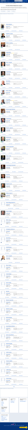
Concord (2, 405)
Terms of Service (15, 425)
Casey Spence (8, 71)
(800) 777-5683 (8, 64)
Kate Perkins (8, 237)
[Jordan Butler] (3, 54)
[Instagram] (13, 424)
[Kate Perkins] (3, 239)
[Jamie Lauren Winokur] (3, 336)
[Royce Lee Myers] (3, 213)
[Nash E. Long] (3, 221)
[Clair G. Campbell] (3, 257)
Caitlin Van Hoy (8, 352)
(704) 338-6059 (8, 231)
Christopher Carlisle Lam (10, 229)
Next (14, 386)
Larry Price (8, 174)
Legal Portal (8, 425)
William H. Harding (9, 42)
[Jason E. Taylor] (3, 92)
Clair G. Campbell (9, 255)
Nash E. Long (8, 219)
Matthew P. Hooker (9, 308)
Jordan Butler (8, 52)
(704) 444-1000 (8, 249)
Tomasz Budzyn (8, 273)
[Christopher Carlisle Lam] (3, 231)
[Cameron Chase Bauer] (3, 148)
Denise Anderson (9, 24)
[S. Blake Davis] (3, 371)
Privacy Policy (18, 425)
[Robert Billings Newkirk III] (3, 204)
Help (12, 425)
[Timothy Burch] (3, 120)
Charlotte (2, 401)
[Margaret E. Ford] (3, 185)
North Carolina (10, 3)
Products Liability (12, 402)
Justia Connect (5, 425)
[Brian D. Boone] (3, 267)
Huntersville (2, 403)
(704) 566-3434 (8, 195)
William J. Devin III (9, 193)
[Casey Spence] (3, 73)
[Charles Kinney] (3, 380)
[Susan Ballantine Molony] (3, 328)
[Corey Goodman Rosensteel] (3, 167)
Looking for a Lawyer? (22, 427)
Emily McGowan (9, 247)
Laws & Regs (16, 2)
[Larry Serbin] (3, 101)
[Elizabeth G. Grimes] (3, 35)
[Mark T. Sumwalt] (3, 64)
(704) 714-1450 (8, 111)
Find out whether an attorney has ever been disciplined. (23, 401)
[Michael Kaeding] (3, 319)
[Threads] (14, 424)
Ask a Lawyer (5, 2)
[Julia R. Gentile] (3, 284)
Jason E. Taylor (8, 90)
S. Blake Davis (8, 369)
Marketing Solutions (23, 2)
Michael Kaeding (9, 317)
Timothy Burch (8, 118)
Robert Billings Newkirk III (10, 202)
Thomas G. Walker (9, 360)
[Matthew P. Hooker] (3, 310)
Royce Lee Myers (9, 211)
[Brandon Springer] (3, 345)
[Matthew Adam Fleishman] (3, 111)
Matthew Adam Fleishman (10, 109)
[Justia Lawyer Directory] (3, 0)
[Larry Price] (3, 176)
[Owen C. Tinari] (3, 157)
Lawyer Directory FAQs (3, 417)
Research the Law (9, 2)
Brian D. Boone (8, 265)
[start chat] (26, 427)
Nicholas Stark (8, 137)
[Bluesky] (15, 424)
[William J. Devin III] (3, 195)
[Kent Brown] (3, 83)
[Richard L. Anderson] (3, 129)
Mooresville (2, 402)
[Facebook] (12, 424)
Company (11, 425)
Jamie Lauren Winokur (10, 334)
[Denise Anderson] (3, 26)
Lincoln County (2, 410)
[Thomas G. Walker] (3, 362)
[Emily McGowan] (3, 249)
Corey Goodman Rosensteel (10, 165)
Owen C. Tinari (8, 155)
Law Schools (13, 2)
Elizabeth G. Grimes (9, 33)
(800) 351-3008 (8, 54)
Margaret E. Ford (9, 183)
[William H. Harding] (3, 44)
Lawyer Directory (3, 3)
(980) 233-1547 (8, 148)
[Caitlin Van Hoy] (3, 354)
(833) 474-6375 (8, 35)
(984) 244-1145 (8, 26)
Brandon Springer (9, 343)
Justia (0, 3)
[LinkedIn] (11, 424)
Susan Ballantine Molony (10, 326)
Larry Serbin (8, 99)
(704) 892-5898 (8, 204)
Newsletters (19, 2)
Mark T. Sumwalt (9, 62)
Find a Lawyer (2, 2)
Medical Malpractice (7, 3)
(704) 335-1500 (8, 83)
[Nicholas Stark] (3, 139)
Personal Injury (12, 401)
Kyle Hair (7, 291)
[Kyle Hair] (3, 293)
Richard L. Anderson (9, 127)
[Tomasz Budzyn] (3, 275)
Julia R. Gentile (8, 282)
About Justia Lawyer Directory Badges (4, 416)
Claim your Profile (3, 418)
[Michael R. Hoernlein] (3, 302)
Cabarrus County (3, 411)
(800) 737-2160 (8, 176)
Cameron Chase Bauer (10, 146)
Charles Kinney (8, 378)
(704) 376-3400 (8, 380)
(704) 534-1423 (8, 213)
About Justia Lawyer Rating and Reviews (4, 420)
